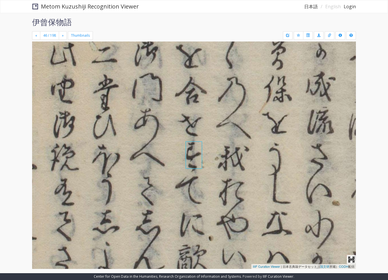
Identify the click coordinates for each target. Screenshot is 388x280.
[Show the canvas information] (329, 35)
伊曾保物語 (52, 21)
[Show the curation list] (308, 35)
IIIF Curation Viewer (266, 266)
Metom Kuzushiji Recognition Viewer (90, 6)
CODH (343, 266)
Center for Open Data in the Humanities (125, 276)
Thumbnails (80, 35)
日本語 (311, 6)
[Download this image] (319, 35)
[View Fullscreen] (38, 65)
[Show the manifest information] (340, 35)
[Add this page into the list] (298, 35)
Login (350, 6)
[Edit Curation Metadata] (288, 35)
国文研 (324, 266)
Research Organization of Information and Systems (200, 276)
